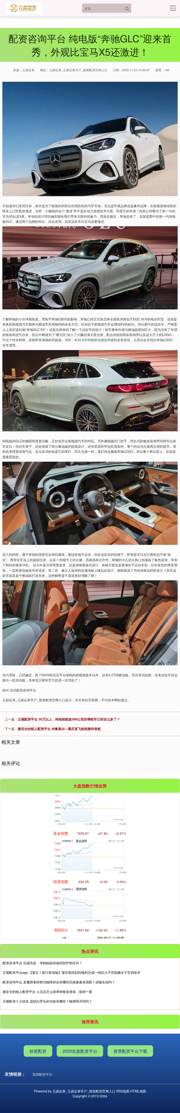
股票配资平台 (42, 1074)
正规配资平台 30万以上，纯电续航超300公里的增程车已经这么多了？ (69, 719)
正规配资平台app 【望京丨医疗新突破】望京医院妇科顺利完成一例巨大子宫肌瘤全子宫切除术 (71, 972)
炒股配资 (38, 1051)
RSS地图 (122, 1091)
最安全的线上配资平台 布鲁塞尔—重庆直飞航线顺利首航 (59, 728)
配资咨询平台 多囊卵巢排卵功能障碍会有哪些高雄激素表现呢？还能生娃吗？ (59, 982)
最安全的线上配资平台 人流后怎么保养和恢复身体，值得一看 (47, 991)
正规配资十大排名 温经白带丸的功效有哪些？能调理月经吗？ (47, 1001)
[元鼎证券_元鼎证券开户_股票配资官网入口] (24, 8)
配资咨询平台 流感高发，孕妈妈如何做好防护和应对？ (42, 963)
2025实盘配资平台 (80, 1051)
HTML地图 (138, 1091)
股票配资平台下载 (130, 1051)
